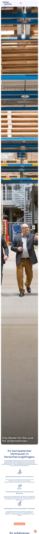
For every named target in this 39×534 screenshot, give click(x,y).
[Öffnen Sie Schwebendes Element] (35, 531)
